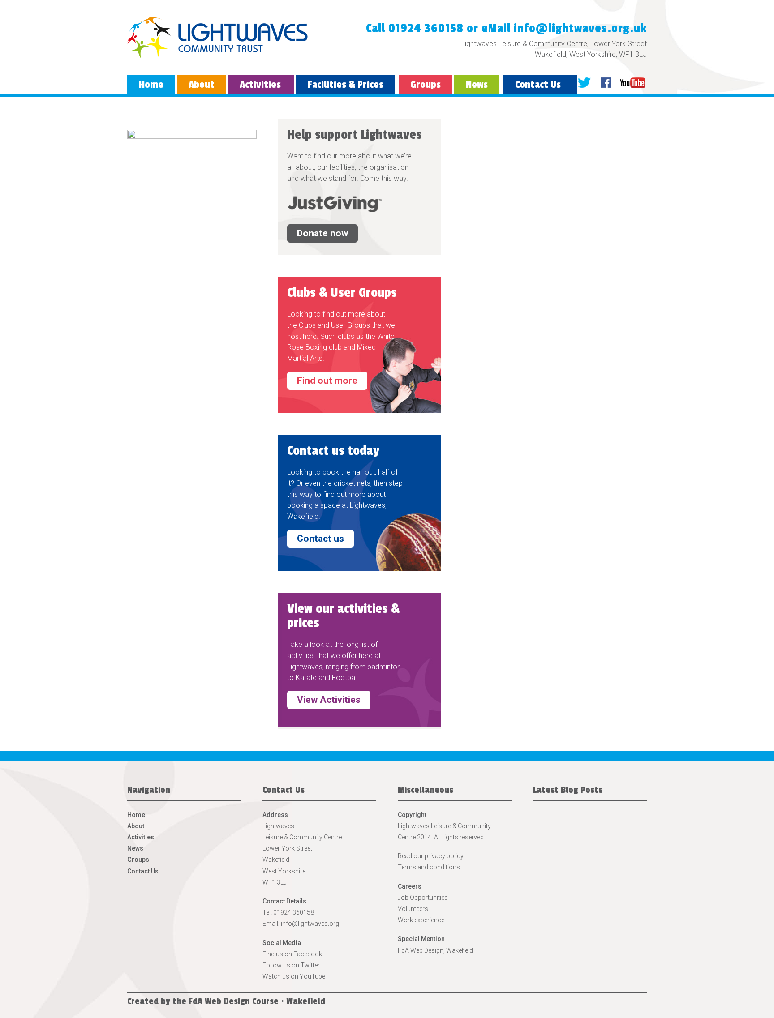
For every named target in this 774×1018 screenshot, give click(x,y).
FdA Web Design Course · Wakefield (257, 1001)
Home (151, 84)
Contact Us (538, 84)
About (202, 84)
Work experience (421, 920)
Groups (425, 84)
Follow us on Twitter (291, 965)
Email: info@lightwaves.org (300, 923)
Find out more (327, 380)
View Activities (329, 699)
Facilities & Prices (345, 84)
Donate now (322, 233)
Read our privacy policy (431, 856)
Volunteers (413, 908)
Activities (260, 84)
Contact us (320, 538)
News (477, 84)
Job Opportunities (423, 897)
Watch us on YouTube (293, 976)
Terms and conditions (429, 867)
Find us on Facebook (292, 954)
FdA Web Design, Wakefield (435, 950)
